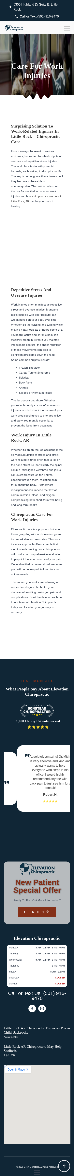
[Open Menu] (67, 28)
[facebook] (32, 1008)
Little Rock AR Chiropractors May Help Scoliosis (33, 1049)
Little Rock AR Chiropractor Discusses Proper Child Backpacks (37, 1030)
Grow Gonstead (31, 1167)
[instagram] (42, 1008)
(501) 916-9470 (49, 995)
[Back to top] (64, 1166)
